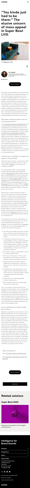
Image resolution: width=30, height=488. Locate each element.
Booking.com (4, 184)
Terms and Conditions (6, 477)
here (5, 290)
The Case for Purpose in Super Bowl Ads (16, 353)
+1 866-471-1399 (6, 467)
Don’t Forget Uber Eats (15, 178)
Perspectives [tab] (5, 452)
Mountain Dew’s (10, 173)
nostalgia (11, 164)
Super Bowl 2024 (9, 402)
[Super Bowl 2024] (15, 414)
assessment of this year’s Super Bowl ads (15, 124)
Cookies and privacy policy (7, 480)
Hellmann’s (14, 212)
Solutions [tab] (4, 448)
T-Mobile (3, 180)
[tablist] (15, 461)
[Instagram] (2, 472)
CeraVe (24, 205)
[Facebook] (4, 472)
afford (17, 297)
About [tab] (3, 455)
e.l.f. (24, 178)
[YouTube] (7, 472)
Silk (22, 201)
